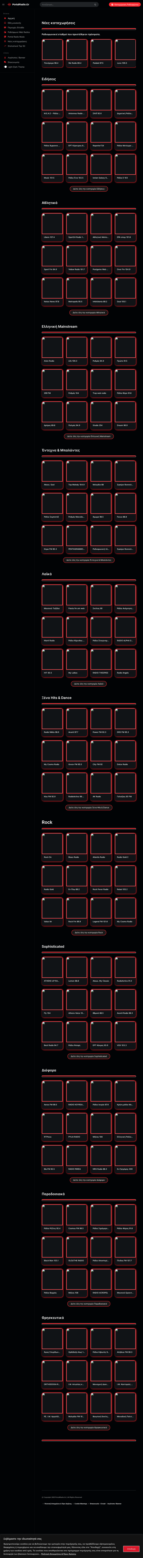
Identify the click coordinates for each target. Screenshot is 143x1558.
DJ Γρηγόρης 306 (125, 1169)
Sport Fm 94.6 (50, 269)
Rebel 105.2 (122, 889)
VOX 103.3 (122, 1045)
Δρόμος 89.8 (49, 425)
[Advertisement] (17, 129)
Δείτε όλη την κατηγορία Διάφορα (89, 1180)
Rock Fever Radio (100, 889)
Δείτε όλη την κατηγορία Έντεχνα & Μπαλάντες (88, 560)
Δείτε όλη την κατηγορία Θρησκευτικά (89, 1427)
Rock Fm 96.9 (74, 921)
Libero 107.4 (49, 237)
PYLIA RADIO (74, 1137)
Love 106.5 (98, 63)
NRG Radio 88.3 (100, 1169)
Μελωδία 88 (98, 484)
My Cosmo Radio (51, 764)
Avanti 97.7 (73, 732)
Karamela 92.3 (123, 63)
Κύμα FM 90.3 (50, 549)
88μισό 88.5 (98, 1013)
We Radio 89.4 (50, 63)
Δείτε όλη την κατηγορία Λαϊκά (88, 684)
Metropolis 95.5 (75, 301)
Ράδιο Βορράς (50, 1293)
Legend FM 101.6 (100, 921)
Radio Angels (123, 673)
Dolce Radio (122, 764)
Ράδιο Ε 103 (122, 178)
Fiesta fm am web (76, 608)
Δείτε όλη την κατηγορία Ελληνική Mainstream (88, 436)
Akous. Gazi (49, 484)
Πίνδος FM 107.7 (124, 1260)
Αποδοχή (131, 1549)
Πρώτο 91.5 (122, 361)
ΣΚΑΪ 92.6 (97, 113)
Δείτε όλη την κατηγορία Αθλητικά (89, 312)
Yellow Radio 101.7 (76, 269)
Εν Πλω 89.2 (74, 889)
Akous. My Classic (101, 981)
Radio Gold (49, 889)
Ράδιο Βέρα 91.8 (124, 393)
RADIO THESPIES (100, 673)
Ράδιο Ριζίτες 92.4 (52, 1228)
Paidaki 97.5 (73, 63)
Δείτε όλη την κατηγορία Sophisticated (89, 1056)
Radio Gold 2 (122, 857)
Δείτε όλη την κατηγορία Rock (89, 932)
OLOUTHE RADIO (76, 1260)
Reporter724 (98, 145)
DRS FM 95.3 (123, 732)
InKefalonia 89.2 (100, 301)
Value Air (48, 921)
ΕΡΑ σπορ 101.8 (124, 237)
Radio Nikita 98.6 (51, 732)
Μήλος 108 (98, 1137)
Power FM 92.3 (99, 732)
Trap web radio (99, 393)
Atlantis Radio (99, 857)
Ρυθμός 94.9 (98, 361)
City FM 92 (98, 764)
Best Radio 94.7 (51, 1045)
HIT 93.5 (48, 673)
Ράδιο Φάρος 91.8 (125, 1228)
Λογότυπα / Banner (114, 1504)
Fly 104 (47, 1013)
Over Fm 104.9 (123, 269)
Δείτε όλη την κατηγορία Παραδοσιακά (89, 1304)
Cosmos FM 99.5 (76, 1228)
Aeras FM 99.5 (50, 1104)
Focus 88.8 (122, 517)
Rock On (48, 857)
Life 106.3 (72, 361)
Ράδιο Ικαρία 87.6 (101, 1104)
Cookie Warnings (81, 1504)
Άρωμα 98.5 (98, 517)
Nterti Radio (49, 640)
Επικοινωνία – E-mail (97, 1504)
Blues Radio (73, 857)
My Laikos (72, 673)
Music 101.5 (49, 178)
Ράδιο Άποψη (74, 1045)
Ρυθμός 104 (73, 393)
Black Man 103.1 (51, 1260)
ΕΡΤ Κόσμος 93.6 (100, 1045)
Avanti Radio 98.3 (125, 1013)
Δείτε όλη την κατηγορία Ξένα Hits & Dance (89, 807)
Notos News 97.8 (51, 301)
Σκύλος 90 (98, 608)
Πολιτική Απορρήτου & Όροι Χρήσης (58, 1554)
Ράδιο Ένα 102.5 (75, 178)
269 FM (47, 393)
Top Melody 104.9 (76, 484)
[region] (71, 1546)
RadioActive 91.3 (124, 981)
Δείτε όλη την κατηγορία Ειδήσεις (89, 189)
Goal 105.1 (121, 301)
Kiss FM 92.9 (49, 796)
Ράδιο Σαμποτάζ (51, 517)
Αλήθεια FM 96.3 (124, 1352)
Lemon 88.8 (73, 981)
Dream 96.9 (122, 425)
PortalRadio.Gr (20, 4)
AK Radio (97, 796)
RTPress (47, 1137)
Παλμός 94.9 (74, 425)
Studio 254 (98, 425)
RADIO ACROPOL (100, 1293)
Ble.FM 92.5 (49, 1169)
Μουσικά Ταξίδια (52, 608)
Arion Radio (49, 361)
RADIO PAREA (74, 1169)
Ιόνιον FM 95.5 (75, 764)
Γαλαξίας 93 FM (124, 796)
